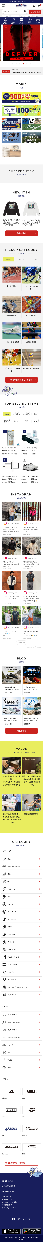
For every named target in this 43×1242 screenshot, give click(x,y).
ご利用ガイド (6, 1196)
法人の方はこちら (8, 1186)
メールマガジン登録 (9, 1202)
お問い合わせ (7, 1199)
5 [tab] (26, 63)
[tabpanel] (21, 43)
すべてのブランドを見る (15, 1163)
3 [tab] (19, 63)
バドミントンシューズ (27, 16)
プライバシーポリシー (10, 1208)
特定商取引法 (7, 1205)
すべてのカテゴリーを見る (21, 379)
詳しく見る (21, 233)
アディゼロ (5, 16)
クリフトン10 (14, 16)
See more (22, 643)
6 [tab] (30, 63)
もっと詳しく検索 (35, 12)
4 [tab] (23, 63)
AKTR (37, 16)
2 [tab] (16, 63)
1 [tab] (12, 63)
